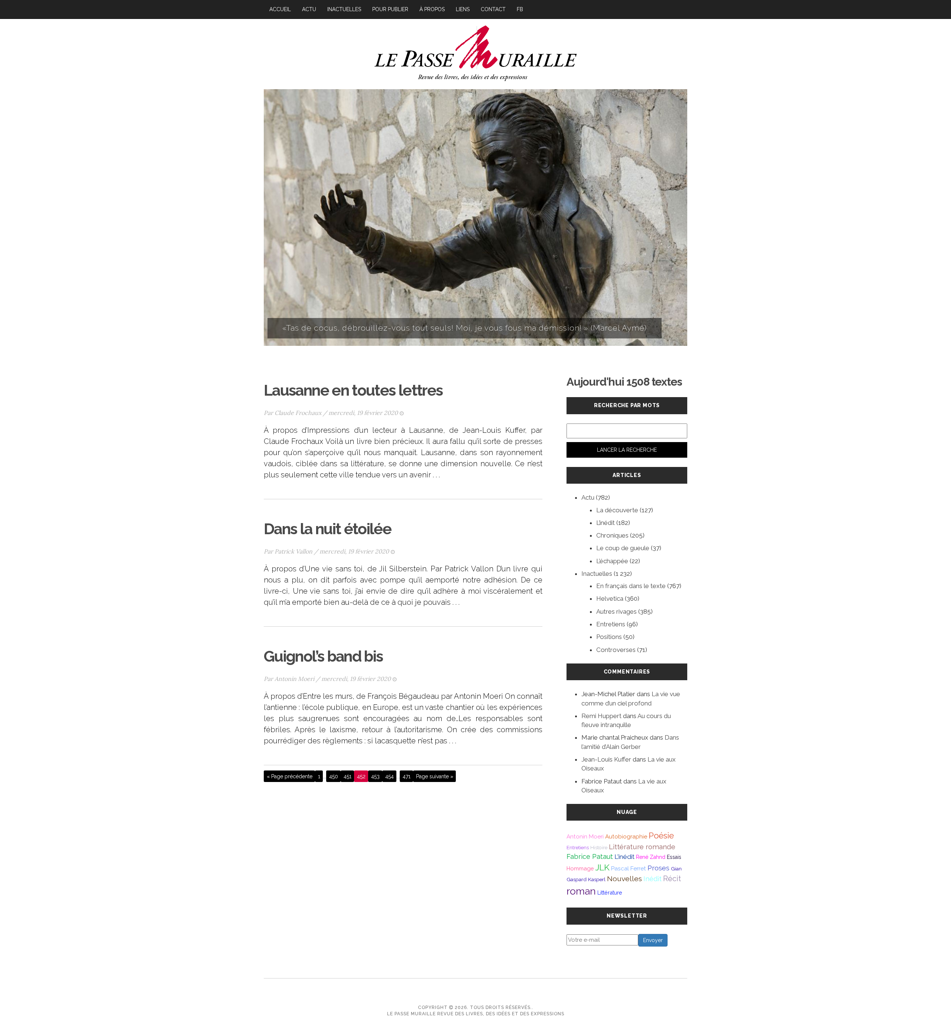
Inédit (652, 879)
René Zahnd (650, 857)
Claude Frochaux (298, 412)
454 (389, 776)
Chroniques (612, 535)
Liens (463, 9)
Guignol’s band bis (323, 656)
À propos (432, 9)
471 (406, 776)
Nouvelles (624, 878)
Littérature (609, 892)
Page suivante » (434, 776)
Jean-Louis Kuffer (606, 759)
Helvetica (609, 598)
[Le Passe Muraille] (475, 52)
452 (361, 776)
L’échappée (612, 561)
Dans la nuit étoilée (327, 529)
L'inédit (624, 856)
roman (581, 891)
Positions (609, 636)
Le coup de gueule (622, 548)
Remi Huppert (601, 716)
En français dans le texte (631, 586)
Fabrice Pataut (590, 856)
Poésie (661, 835)
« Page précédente (289, 776)
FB (520, 9)
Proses (658, 868)
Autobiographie (626, 836)
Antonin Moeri (294, 678)
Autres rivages (616, 611)
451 (347, 776)
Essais (674, 857)
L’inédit (605, 522)
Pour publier (390, 9)
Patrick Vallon (293, 551)
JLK (602, 867)
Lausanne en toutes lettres (353, 390)
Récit (672, 878)
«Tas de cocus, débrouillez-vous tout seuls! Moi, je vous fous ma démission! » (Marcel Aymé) (464, 328)
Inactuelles (344, 9)
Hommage (580, 868)
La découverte (617, 510)
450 (333, 776)
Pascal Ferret (628, 868)
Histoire (598, 847)
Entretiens (610, 624)
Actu (309, 9)
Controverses (616, 649)
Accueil (280, 9)
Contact (493, 9)
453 (375, 776)
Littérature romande (642, 847)
